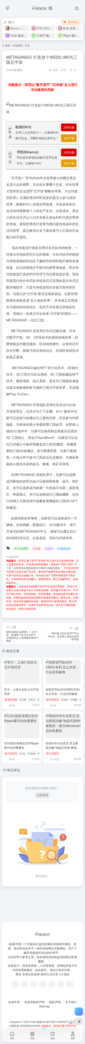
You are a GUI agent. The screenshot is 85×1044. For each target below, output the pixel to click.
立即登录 (42, 795)
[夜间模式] (79, 1021)
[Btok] (33, 984)
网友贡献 (12, 699)
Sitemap (44, 1006)
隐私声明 (55, 1002)
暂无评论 (13, 770)
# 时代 (49, 548)
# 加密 (74, 699)
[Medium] (60, 984)
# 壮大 (32, 699)
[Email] (69, 984)
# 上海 (23, 699)
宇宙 (18, 177)
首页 (7, 45)
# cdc (22, 753)
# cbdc (64, 699)
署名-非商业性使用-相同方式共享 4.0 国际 (42, 974)
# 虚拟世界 (64, 548)
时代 (26, 204)
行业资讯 (17, 45)
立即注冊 (69, 127)
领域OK (41, 1021)
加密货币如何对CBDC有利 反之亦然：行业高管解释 (63, 691)
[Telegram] (42, 984)
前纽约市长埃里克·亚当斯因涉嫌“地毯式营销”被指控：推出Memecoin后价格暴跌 (62, 749)
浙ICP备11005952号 (57, 1021)
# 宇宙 (36, 548)
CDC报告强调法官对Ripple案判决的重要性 (21, 745)
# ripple (31, 753)
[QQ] (24, 984)
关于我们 (71, 1002)
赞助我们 (73, 22)
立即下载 (69, 138)
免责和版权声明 (34, 1002)
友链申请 (14, 1002)
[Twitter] (51, 984)
